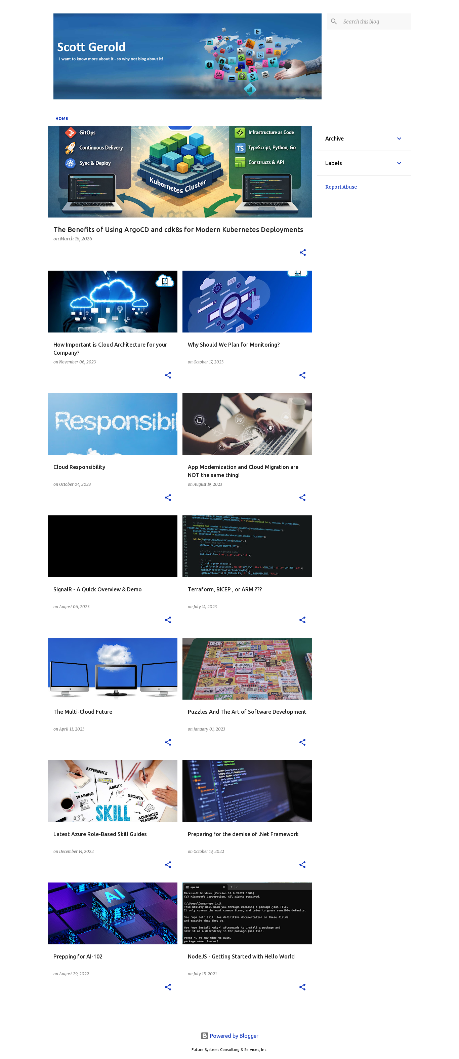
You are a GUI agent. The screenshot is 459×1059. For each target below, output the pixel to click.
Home (61, 118)
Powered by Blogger (233, 1036)
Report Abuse (341, 187)
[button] (303, 253)
